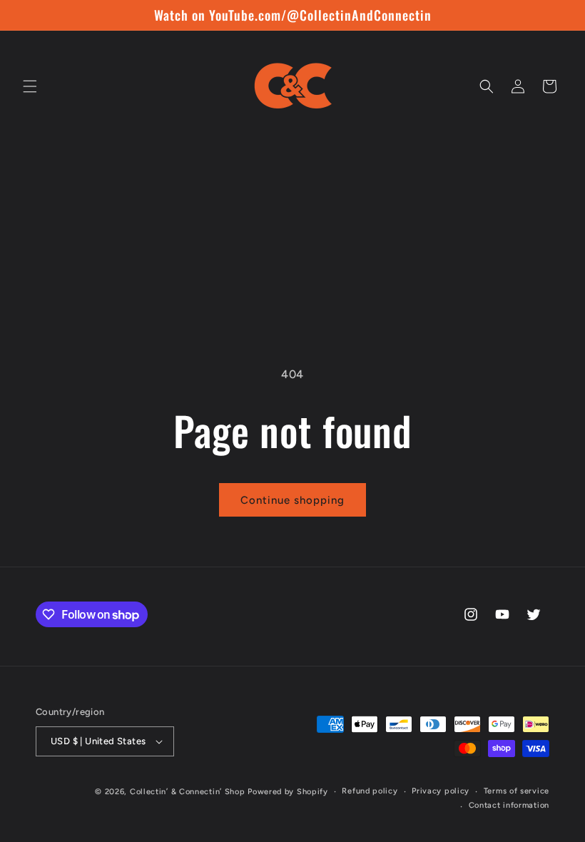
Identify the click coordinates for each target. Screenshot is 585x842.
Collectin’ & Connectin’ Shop (187, 791)
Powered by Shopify (288, 791)
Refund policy (369, 791)
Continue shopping (292, 500)
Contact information (509, 805)
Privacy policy (440, 791)
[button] (30, 86)
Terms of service (516, 791)
